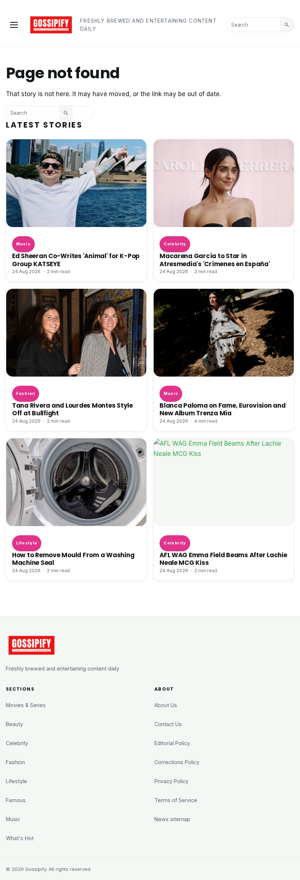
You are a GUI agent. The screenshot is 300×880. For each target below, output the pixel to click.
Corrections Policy (176, 762)
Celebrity (175, 243)
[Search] (287, 25)
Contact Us (168, 724)
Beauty (14, 724)
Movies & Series (26, 705)
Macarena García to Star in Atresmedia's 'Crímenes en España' (215, 260)
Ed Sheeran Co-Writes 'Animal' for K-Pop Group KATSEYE (76, 260)
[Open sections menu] (14, 25)
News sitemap (172, 819)
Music (23, 243)
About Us (165, 705)
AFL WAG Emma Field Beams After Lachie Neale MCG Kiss (223, 559)
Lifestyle (26, 542)
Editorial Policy (172, 743)
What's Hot (20, 838)
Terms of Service (175, 800)
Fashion (25, 393)
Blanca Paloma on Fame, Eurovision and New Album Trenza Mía (223, 409)
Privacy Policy (171, 781)
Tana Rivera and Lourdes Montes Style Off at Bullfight (72, 409)
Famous (16, 800)
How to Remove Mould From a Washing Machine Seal (73, 559)
